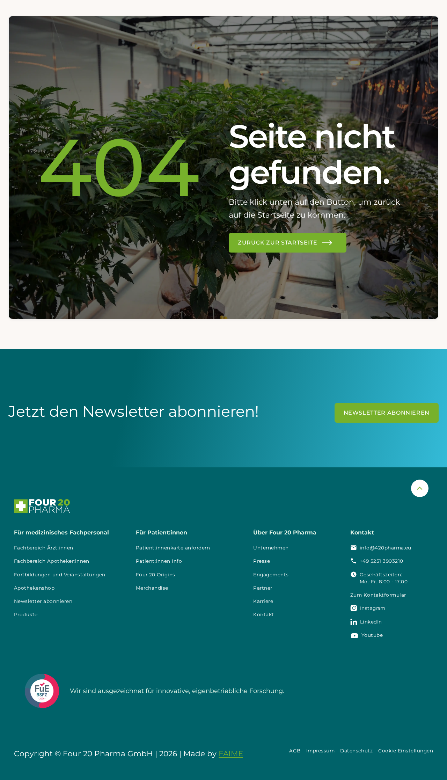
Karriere (263, 601)
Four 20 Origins (155, 574)
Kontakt (263, 614)
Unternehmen (270, 548)
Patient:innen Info (159, 561)
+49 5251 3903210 (381, 561)
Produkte (26, 614)
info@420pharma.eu (385, 548)
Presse (261, 561)
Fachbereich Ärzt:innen (43, 548)
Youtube (372, 635)
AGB (294, 750)
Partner (262, 588)
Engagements (270, 574)
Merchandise (152, 588)
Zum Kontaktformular (378, 595)
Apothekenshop (34, 588)
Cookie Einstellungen (405, 750)
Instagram (373, 608)
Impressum (320, 750)
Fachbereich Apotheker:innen (51, 561)
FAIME (231, 753)
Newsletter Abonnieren (387, 412)
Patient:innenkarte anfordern (173, 548)
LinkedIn (371, 622)
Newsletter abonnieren (43, 601)
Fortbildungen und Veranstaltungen (59, 574)
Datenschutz (356, 750)
